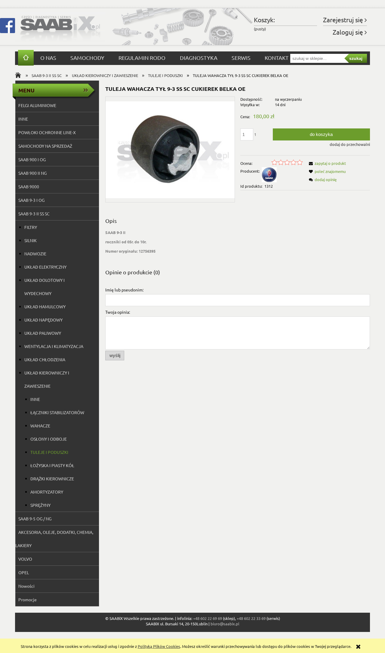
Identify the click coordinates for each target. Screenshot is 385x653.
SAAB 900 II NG (32, 173)
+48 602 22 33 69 (251, 618)
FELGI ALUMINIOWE (37, 105)
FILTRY (30, 227)
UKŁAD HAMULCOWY (45, 306)
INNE (23, 119)
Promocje (27, 599)
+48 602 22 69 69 (207, 618)
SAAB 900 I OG (32, 159)
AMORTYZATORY (46, 491)
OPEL (23, 572)
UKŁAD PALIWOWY (42, 333)
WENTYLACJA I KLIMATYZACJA (53, 346)
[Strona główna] (60, 26)
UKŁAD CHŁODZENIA (44, 359)
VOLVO (25, 559)
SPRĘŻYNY (40, 505)
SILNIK (30, 240)
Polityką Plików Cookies (159, 646)
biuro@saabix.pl (225, 623)
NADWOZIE (35, 253)
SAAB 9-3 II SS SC (34, 213)
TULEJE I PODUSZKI (49, 452)
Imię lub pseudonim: (124, 289)
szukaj (355, 58)
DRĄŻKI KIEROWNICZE (52, 478)
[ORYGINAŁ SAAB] (269, 174)
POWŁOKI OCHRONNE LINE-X (47, 132)
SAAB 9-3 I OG (31, 200)
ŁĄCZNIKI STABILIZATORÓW (57, 412)
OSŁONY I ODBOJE (48, 439)
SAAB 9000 (28, 186)
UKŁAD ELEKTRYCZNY (45, 267)
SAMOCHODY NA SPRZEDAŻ (45, 146)
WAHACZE (40, 425)
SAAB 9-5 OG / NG (34, 518)
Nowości (26, 586)
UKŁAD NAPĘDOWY (43, 319)
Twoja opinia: (117, 312)
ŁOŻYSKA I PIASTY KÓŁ (52, 465)
